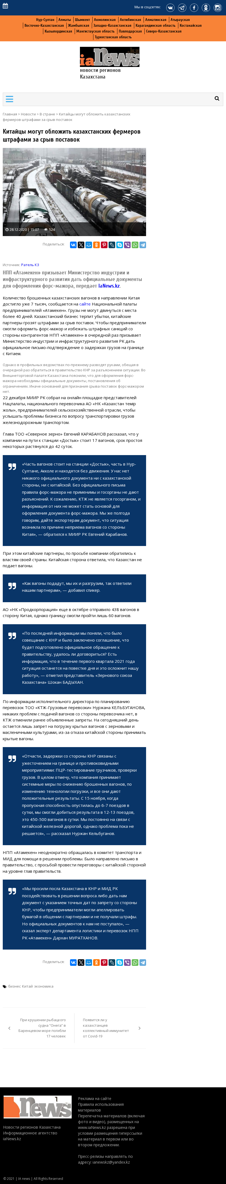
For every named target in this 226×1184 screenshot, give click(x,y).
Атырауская (180, 19)
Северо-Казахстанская (164, 31)
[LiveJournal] (112, 245)
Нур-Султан (45, 19)
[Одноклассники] (96, 245)
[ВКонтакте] (73, 245)
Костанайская (191, 25)
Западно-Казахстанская (112, 25)
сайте (85, 304)
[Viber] (127, 245)
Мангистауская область (95, 31)
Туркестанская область (113, 37)
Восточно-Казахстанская (44, 25)
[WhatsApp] (135, 245)
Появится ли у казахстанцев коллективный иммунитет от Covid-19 (106, 1028)
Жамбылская (78, 25)
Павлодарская (130, 31)
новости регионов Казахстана (100, 73)
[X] (81, 245)
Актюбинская (130, 19)
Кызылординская (58, 31)
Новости (28, 114)
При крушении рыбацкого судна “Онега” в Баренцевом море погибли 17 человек (42, 1028)
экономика (43, 986)
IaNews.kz (108, 286)
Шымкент (82, 19)
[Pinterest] (104, 245)
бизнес (14, 986)
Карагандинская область (156, 25)
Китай (27, 986)
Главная (10, 114)
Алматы (64, 19)
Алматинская (155, 19)
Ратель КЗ (30, 264)
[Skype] (119, 245)
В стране (47, 114)
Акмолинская (105, 19)
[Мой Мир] (88, 245)
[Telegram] (142, 245)
